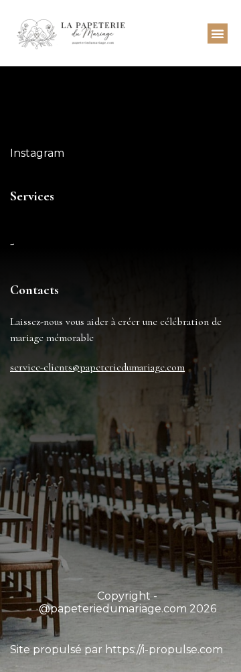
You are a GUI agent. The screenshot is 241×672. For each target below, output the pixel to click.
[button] (218, 33)
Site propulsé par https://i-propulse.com (116, 649)
